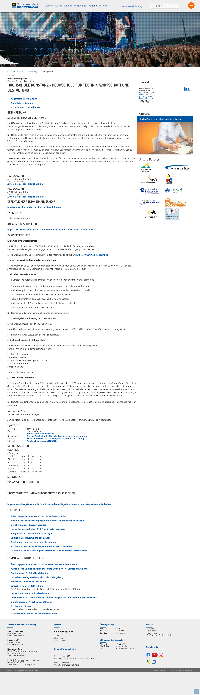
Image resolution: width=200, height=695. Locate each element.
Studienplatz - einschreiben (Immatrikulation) (33, 542)
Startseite (11, 72)
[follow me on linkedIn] (154, 663)
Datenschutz (164, 670)
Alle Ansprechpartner (63, 631)
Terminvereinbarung (132, 6)
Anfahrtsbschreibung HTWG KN (42, 441)
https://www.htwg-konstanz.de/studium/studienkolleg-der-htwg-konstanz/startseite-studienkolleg (59, 504)
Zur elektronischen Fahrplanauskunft (25, 184)
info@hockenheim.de (147, 98)
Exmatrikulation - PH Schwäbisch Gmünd (31, 593)
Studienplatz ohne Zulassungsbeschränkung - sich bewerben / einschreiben (49, 550)
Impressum (155, 670)
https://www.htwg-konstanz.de (92, 255)
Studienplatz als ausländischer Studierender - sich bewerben (41, 546)
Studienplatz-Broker (21, 606)
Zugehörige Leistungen (22, 103)
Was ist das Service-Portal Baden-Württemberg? (74, 658)
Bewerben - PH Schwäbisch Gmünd (28, 581)
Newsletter (151, 631)
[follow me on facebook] (148, 656)
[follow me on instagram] (161, 656)
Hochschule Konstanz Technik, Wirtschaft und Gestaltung (55, 438)
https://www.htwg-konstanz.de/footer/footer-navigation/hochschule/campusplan (50, 229)
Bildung (68, 5)
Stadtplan (151, 629)
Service (103, 5)
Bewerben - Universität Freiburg (27, 586)
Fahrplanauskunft (145, 96)
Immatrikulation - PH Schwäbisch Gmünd (31, 602)
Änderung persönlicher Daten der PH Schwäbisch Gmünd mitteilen (44, 564)
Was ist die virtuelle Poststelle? (67, 665)
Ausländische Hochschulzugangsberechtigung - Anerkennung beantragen (47, 520)
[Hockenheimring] (177, 167)
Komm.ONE (188, 670)
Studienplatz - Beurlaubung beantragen (30, 538)
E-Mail (56, 636)
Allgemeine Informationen (24, 99)
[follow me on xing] (148, 663)
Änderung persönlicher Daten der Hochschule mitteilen (38, 516)
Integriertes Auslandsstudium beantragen (31, 533)
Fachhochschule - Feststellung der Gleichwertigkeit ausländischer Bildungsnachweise (54, 597)
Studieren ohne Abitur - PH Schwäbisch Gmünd (34, 613)
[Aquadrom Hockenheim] (175, 202)
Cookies (172, 670)
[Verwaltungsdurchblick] (172, 214)
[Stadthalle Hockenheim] (149, 191)
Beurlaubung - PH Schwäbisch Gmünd (29, 573)
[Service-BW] (151, 214)
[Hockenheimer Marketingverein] (175, 191)
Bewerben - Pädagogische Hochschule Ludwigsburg (37, 577)
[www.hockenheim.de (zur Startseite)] (19, 4)
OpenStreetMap (145, 94)
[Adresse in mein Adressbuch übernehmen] (187, 91)
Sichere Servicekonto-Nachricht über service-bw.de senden (57, 436)
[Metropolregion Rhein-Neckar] (145, 167)
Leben (49, 5)
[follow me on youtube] (155, 656)
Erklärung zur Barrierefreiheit (159, 635)
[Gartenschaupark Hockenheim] (169, 179)
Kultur (58, 5)
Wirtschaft (80, 5)
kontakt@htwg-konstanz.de (40, 433)
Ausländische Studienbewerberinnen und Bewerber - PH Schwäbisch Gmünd (49, 569)
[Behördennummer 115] (148, 179)
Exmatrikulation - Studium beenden (29, 525)
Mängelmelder (153, 633)
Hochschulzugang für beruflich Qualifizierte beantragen (38, 529)
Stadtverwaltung (31, 72)
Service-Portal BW (62, 656)
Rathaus (92, 5)
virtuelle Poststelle (61, 663)
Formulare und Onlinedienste (25, 107)
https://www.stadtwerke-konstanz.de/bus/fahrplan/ (34, 207)
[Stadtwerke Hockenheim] (149, 202)
